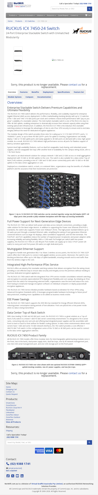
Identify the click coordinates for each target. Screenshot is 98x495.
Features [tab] (24, 92)
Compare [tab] (29, 97)
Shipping (9, 430)
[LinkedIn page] (22, 476)
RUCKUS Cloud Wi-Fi (14, 407)
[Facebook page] (8, 476)
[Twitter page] (13, 476)
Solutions (40, 15)
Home (10, 21)
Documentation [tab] (44, 97)
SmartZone (10, 403)
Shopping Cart (11, 389)
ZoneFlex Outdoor (13, 417)
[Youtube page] (17, 476)
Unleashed (10, 412)
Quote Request (63, 15)
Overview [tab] (12, 92)
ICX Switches (30, 21)
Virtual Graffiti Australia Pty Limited (47, 484)
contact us (75, 84)
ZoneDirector (11, 405)
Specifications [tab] (64, 92)
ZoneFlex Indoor (12, 415)
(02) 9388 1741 (85, 3)
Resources (50, 15)
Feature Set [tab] (79, 92)
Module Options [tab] (15, 97)
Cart (89, 15)
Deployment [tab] (48, 92)
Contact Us (74, 15)
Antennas (9, 419)
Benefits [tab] (35, 92)
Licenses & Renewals (26, 15)
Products (12, 15)
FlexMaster (10, 410)
